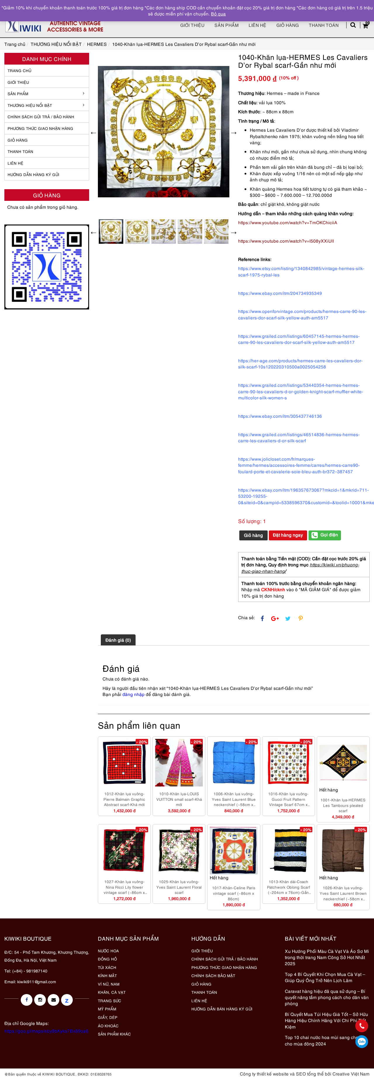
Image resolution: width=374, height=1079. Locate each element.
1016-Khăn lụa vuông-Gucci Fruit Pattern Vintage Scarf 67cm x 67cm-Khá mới (288, 799)
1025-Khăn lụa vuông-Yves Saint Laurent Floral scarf (179, 887)
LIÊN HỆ (15, 163)
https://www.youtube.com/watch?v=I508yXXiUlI (286, 240)
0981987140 (361, 1041)
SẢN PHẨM (226, 25)
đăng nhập (133, 694)
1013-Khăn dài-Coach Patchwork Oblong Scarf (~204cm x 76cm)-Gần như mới (288, 887)
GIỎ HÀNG (18, 139)
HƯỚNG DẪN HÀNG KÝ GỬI (33, 174)
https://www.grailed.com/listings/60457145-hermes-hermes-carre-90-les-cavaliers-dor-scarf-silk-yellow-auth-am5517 (299, 339)
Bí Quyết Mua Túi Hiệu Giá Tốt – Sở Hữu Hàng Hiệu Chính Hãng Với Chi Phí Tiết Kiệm (326, 1020)
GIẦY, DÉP (107, 1017)
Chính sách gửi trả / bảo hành (41, 116)
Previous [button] (93, 131)
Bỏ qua (218, 13)
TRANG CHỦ (19, 70)
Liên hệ (257, 25)
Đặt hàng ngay (288, 534)
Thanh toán (324, 25)
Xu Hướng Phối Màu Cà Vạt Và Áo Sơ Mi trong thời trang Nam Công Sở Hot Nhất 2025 (327, 957)
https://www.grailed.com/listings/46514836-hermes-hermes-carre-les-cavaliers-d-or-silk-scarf (299, 437)
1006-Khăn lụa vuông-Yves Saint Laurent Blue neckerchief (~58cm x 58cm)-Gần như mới (234, 799)
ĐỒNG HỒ (107, 958)
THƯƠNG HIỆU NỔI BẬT (30, 105)
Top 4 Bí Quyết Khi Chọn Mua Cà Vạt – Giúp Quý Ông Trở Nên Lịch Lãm (325, 977)
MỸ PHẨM (107, 1008)
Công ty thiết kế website (264, 1073)
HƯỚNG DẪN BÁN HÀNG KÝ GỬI (221, 1008)
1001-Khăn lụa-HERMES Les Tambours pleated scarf (343, 805)
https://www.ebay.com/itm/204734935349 (280, 293)
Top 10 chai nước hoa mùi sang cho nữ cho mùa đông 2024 (325, 1040)
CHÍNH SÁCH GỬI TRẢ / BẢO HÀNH (224, 958)
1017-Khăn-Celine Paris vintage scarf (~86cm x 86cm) (233, 893)
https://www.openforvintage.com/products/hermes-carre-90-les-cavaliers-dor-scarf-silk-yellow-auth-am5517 (302, 314)
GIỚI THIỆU (18, 82)
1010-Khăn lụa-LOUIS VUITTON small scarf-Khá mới (179, 799)
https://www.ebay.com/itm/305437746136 (280, 416)
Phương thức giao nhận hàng (40, 128)
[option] (163, 131)
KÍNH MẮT (107, 975)
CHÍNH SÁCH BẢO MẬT (213, 975)
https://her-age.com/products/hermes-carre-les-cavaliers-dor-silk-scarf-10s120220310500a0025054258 (300, 363)
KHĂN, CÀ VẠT (112, 992)
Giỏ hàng (287, 25)
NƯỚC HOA (108, 950)
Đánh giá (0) (118, 640)
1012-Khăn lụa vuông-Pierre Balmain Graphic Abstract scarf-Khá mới (124, 799)
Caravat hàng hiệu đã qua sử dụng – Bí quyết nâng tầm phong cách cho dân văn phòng (327, 997)
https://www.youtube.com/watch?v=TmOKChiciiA (287, 222)
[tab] (118, 639)
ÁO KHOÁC (108, 1025)
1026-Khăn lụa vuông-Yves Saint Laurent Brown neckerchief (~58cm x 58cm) (343, 893)
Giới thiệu (192, 25)
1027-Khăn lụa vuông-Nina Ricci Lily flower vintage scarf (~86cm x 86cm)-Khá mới (124, 887)
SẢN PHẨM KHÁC (114, 1033)
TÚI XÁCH (107, 967)
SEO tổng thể (310, 1073)
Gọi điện (329, 534)
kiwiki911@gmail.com (36, 981)
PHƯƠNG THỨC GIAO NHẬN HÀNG (224, 967)
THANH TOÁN (20, 151)
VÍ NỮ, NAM (109, 983)
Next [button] (233, 131)
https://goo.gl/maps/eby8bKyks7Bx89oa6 (46, 1030)
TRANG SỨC (109, 1000)
